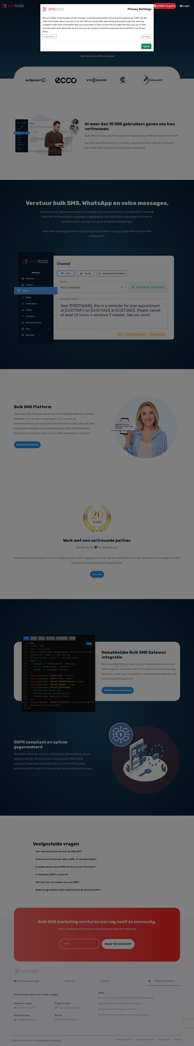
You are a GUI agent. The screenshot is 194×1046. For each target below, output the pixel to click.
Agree (146, 46)
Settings (146, 37)
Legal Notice (49, 37)
